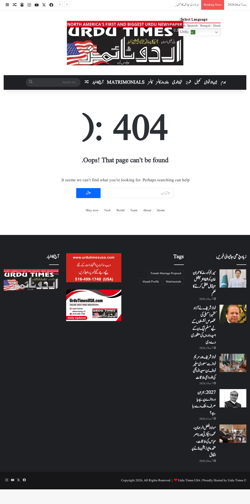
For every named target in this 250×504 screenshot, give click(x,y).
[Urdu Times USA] (125, 42)
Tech (107, 210)
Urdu (184, 32)
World (120, 210)
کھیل (198, 82)
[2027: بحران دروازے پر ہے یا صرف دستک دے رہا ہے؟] (232, 398)
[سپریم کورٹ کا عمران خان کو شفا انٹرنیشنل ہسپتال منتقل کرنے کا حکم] (232, 278)
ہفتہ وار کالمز (162, 82)
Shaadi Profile (151, 282)
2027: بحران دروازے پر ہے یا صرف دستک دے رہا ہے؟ (204, 402)
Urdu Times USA (189, 480)
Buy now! (91, 210)
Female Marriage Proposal (166, 273)
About (147, 210)
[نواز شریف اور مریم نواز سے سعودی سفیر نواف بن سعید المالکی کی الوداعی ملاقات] (232, 363)
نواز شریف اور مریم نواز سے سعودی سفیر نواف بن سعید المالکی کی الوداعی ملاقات (204, 367)
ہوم (223, 82)
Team (133, 210)
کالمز (150, 82)
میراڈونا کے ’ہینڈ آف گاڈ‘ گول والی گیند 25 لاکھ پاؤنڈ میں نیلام (176, 4)
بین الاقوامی (211, 82)
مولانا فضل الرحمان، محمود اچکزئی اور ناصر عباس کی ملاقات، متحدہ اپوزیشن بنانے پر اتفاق (203, 441)
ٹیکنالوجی (177, 82)
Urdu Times (235, 480)
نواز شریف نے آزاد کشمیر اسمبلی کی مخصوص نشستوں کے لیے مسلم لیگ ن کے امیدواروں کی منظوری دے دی (203, 325)
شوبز (188, 82)
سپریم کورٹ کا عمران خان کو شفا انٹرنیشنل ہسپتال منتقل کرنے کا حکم (204, 283)
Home (161, 210)
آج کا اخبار (98, 82)
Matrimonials (173, 282)
